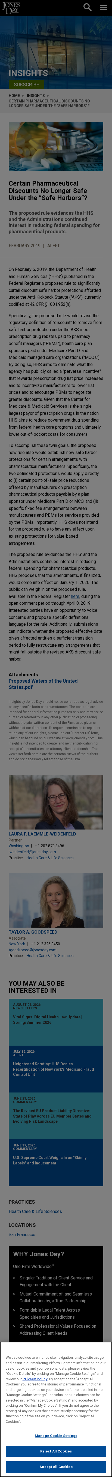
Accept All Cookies (55, 1467)
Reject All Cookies (56, 1451)
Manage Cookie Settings (56, 1436)
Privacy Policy (35, 1379)
